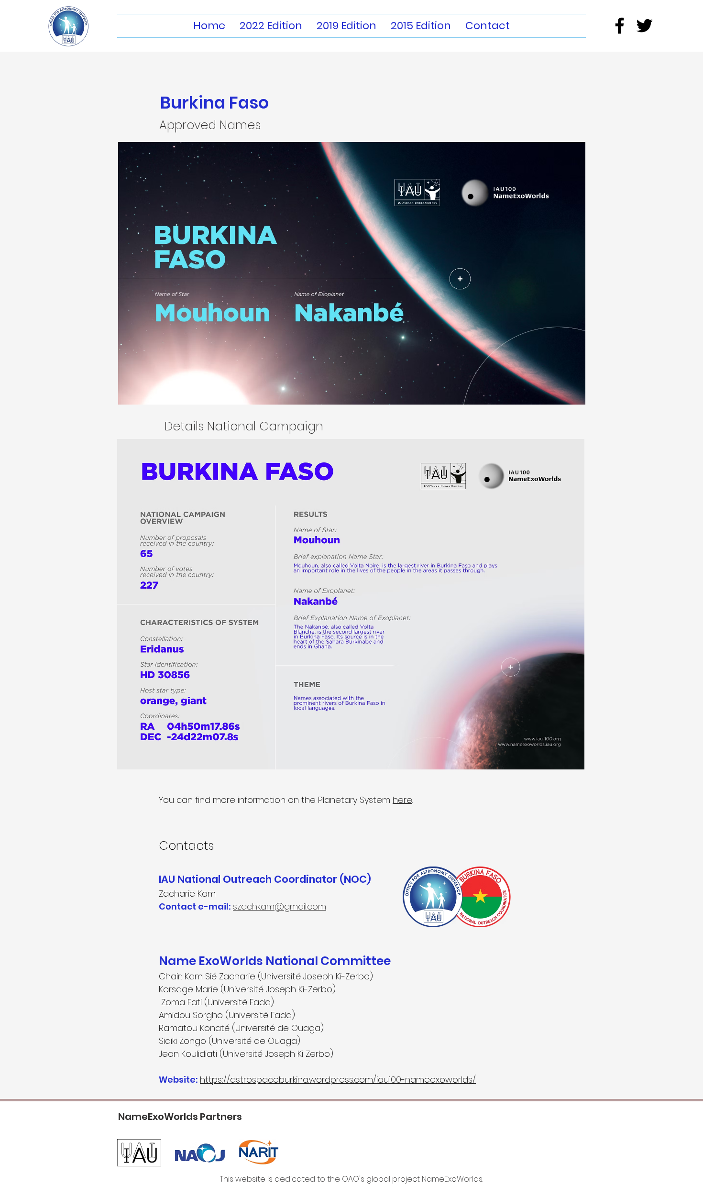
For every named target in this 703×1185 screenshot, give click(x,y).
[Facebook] (619, 25)
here (402, 800)
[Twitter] (644, 25)
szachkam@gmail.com (279, 906)
